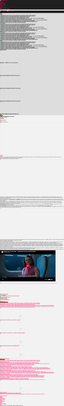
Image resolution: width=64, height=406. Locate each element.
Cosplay (1, 5)
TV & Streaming (2, 2)
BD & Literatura (2, 3)
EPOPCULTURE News (4, 298)
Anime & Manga (2, 5)
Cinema (1, 1)
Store (1, 8)
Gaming (1, 4)
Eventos (1, 6)
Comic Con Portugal (3, 7)
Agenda (1, 1)
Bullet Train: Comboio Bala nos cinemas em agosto (10, 295)
